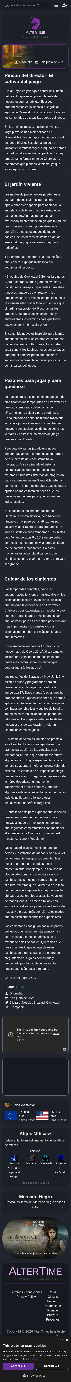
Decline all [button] (51, 1366)
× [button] (66, 1340)
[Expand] (63, 1207)
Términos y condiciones (26, 1292)
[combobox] (61, 1340)
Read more (34, 1359)
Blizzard (52, 1315)
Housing (52, 1301)
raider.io (44, 1182)
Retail (53, 1292)
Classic (53, 1296)
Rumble (52, 1310)
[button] (35, 1376)
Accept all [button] (18, 1366)
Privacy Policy (26, 1296)
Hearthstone (52, 1305)
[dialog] (35, 1359)
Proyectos (52, 1319)
